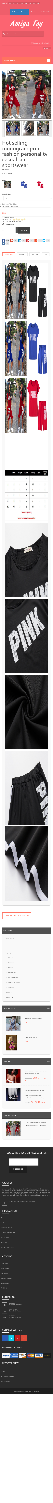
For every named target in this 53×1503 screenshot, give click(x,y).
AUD (26, 3)
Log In (48, 48)
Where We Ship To (7, 1227)
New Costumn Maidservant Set (33, 1018)
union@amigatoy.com (15, 1317)
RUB (30, 3)
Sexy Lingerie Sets (13, 977)
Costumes (11, 962)
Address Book (5, 1268)
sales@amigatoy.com (15, 1304)
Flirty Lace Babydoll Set (31, 1037)
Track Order (5, 1242)
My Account (5, 1273)
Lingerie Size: (6, 194)
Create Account (6, 1283)
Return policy (5, 1237)
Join (35, 12)
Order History (5, 1263)
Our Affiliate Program (15, 1311)
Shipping (35, 254)
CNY (38, 3)
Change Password (7, 1278)
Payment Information (8, 1247)
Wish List (4, 1288)
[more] (47, 1008)
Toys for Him (9, 997)
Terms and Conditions (8, 1376)
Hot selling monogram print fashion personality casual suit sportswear (36, 1124)
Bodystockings (12, 972)
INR (34, 3)
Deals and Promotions (12, 943)
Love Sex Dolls (9, 948)
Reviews (22, 254)
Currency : (5, 3)
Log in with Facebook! (20, 12)
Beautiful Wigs (10, 938)
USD (10, 3)
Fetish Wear (11, 987)
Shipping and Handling (8, 1232)
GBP (18, 3)
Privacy (3, 1371)
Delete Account (6, 1381)
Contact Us (5, 1223)
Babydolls (10, 957)
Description (9, 254)
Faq (46, 254)
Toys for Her (9, 992)
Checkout (46, 12)
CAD (22, 3)
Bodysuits (11, 967)
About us (4, 1218)
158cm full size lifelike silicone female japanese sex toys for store (35, 1072)
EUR (14, 3)
